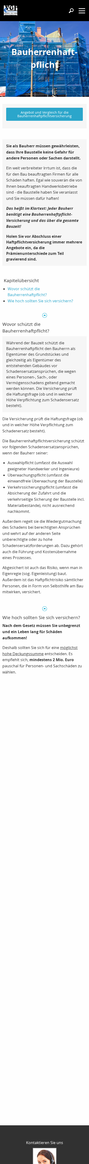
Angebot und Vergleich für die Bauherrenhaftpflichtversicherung (44, 114)
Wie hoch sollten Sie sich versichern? (40, 301)
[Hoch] (44, 315)
